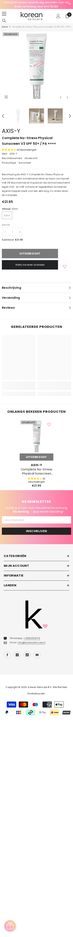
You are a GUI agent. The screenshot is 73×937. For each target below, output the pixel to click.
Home (5, 26)
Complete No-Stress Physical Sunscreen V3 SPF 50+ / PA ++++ (36, 471)
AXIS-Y (11, 131)
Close (69, 3)
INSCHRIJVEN (36, 531)
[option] (36, 4)
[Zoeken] (4, 20)
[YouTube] (37, 654)
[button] (60, 97)
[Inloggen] (58, 16)
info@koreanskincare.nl (31, 642)
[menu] (4, 13)
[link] (19, 388)
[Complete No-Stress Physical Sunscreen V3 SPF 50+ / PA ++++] (36, 436)
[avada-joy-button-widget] (10, 925)
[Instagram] (17, 654)
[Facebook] (7, 654)
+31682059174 (31, 638)
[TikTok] (27, 654)
